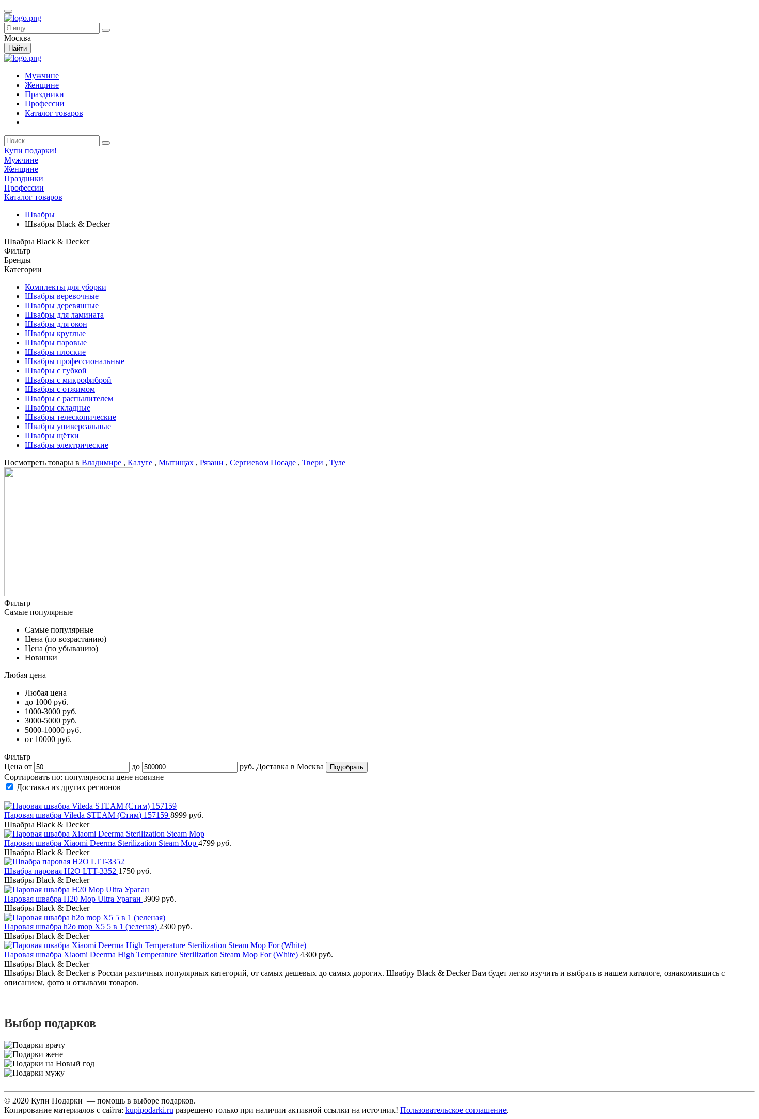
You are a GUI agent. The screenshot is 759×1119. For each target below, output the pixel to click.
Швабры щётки (52, 435)
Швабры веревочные (62, 296)
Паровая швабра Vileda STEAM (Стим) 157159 (87, 815)
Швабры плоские (55, 352)
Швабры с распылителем (69, 398)
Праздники (44, 94)
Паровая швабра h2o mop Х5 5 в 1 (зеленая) (81, 926)
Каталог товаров (54, 112)
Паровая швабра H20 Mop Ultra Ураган (73, 898)
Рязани (212, 462)
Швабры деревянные (62, 305)
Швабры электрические (66, 444)
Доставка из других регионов (69, 787)
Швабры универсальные (68, 426)
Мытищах (176, 462)
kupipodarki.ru (149, 1110)
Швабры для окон (56, 324)
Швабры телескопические (70, 417)
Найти (17, 48)
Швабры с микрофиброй (68, 379)
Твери (312, 462)
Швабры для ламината (64, 314)
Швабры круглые (55, 333)
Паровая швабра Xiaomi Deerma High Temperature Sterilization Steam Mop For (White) (152, 954)
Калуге (140, 462)
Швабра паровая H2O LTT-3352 (61, 870)
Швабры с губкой (56, 370)
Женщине (42, 85)
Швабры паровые (56, 342)
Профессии (45, 103)
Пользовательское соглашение (453, 1110)
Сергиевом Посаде (263, 462)
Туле (337, 462)
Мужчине (42, 75)
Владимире (101, 462)
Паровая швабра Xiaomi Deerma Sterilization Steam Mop (101, 843)
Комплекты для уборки (65, 286)
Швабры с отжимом (60, 389)
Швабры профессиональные (74, 361)
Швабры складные (57, 407)
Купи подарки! (30, 150)
